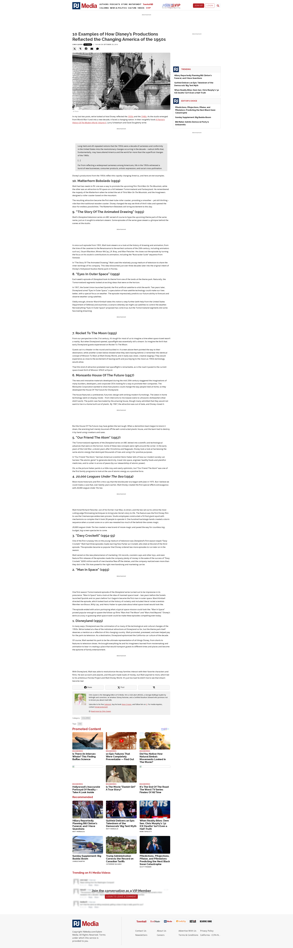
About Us (161, 930)
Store (124, 4)
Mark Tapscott (146, 831)
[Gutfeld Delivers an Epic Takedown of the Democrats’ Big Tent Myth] (121, 809)
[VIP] (148, 7)
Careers (160, 935)
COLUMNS (86, 718)
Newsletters (141, 935)
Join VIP (198, 5)
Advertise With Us (187, 930)
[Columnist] (81, 699)
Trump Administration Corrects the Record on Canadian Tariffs (119, 858)
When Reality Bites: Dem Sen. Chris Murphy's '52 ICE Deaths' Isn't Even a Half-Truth (154, 824)
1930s (130, 116)
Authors (104, 4)
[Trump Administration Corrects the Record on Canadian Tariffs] (121, 844)
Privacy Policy (206, 930)
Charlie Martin (78, 861)
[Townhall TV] (148, 4)
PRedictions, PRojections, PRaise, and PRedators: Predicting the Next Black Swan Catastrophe (155, 860)
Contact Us (140, 930)
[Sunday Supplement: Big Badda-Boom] (87, 844)
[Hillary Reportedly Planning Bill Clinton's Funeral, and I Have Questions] (87, 809)
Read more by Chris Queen (101, 711)
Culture (132, 8)
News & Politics (118, 8)
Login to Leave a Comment (121, 896)
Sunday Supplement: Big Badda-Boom (86, 857)
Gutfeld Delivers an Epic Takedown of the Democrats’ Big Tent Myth (121, 823)
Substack (107, 704)
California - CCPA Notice (210, 935)
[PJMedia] (84, 6)
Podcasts (115, 4)
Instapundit (135, 4)
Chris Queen (77, 44)
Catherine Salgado (114, 864)
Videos (141, 8)
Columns (104, 8)
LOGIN (210, 5)
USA (79, 724)
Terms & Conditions (188, 935)
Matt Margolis (78, 831)
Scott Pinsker (145, 867)
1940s (144, 116)
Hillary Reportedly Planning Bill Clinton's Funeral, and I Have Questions (84, 824)
